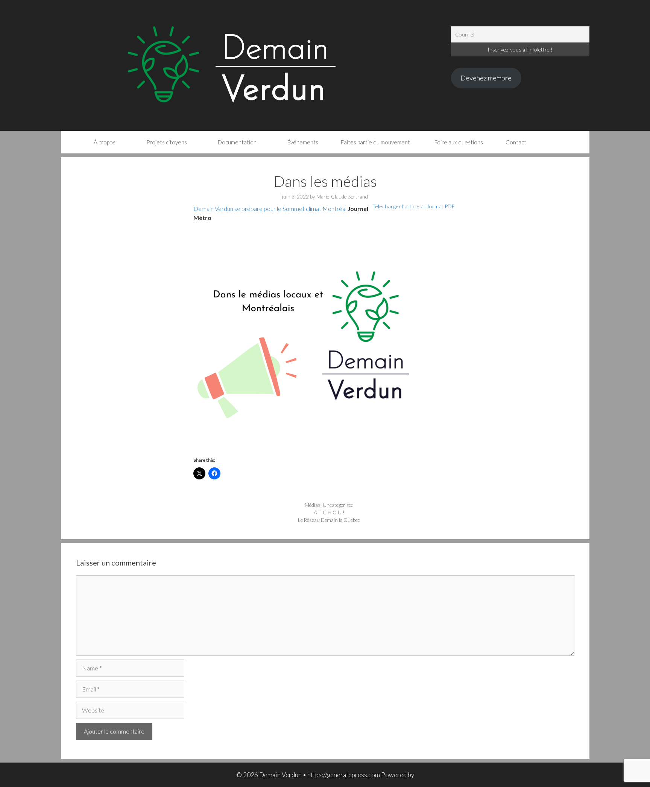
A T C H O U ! (329, 513)
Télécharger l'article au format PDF (413, 206)
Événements (302, 142)
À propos (104, 142)
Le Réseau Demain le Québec (329, 520)
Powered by (397, 775)
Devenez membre (486, 78)
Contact (516, 142)
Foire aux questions (458, 142)
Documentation (237, 142)
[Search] (552, 142)
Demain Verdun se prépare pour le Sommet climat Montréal (269, 208)
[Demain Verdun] (256, 64)
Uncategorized (338, 505)
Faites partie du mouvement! (376, 142)
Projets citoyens (166, 142)
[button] (325, 338)
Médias (312, 505)
